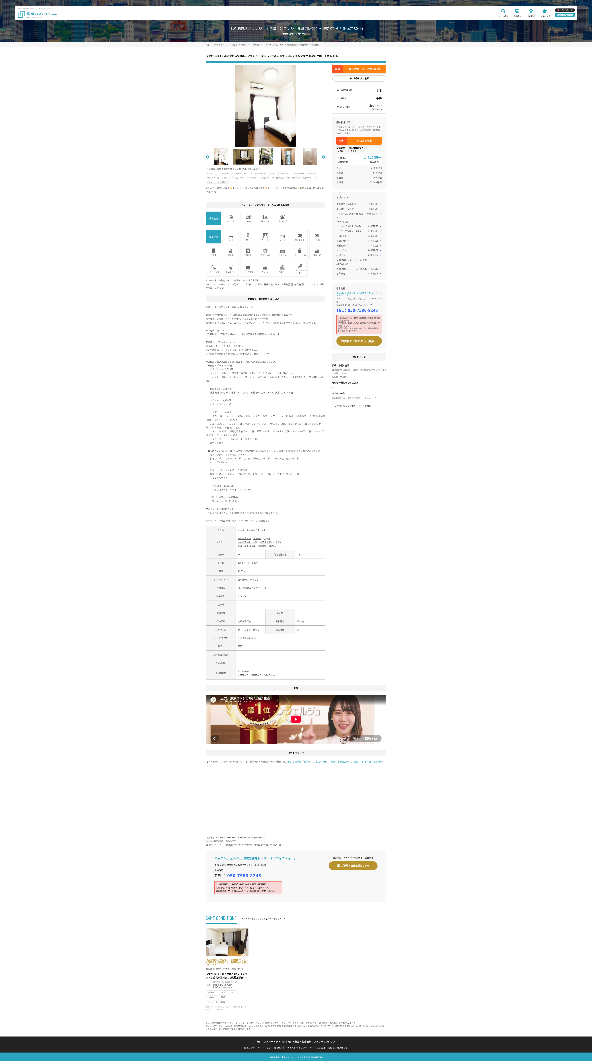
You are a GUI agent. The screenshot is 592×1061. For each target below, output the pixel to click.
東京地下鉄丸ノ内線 (247, 542)
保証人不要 (311, 173)
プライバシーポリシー (296, 1048)
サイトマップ (264, 1048)
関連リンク (249, 1048)
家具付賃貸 (226, 177)
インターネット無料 (259, 173)
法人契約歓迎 (277, 177)
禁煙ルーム (239, 177)
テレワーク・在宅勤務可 (217, 181)
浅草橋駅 (262, 546)
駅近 (246, 173)
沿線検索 (517, 16)
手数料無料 (299, 173)
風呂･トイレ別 (213, 177)
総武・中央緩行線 (246, 546)
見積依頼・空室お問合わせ (364, 69)
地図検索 (531, 16)
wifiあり (274, 173)
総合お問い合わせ (565, 14)
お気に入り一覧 (566, 10)
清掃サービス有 (308, 177)
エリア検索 (503, 16)
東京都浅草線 (244, 538)
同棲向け (237, 173)
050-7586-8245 (363, 310)
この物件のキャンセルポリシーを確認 (352, 405)
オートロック (286, 173)
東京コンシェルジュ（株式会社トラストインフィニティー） (359, 293)
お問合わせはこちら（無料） (359, 341)
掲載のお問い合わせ (338, 1048)
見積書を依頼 (364, 141)
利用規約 (278, 1048)
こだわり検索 (544, 16)
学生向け (265, 177)
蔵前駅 (256, 538)
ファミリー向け (224, 173)
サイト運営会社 (317, 1048)
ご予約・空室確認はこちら (355, 865)
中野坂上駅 (265, 542)
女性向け (210, 173)
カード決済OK (253, 177)
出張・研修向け (292, 177)
